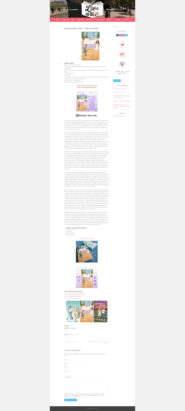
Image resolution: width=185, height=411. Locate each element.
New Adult (77, 334)
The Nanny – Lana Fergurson (119, 101)
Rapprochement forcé (74, 294)
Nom (65, 359)
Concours (117, 19)
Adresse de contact (66, 365)
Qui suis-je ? (126, 19)
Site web (66, 371)
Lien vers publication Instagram (86, 238)
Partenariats (80, 19)
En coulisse (89, 19)
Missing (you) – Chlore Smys (71, 341)
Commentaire (66, 377)
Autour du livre (99, 19)
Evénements (109, 19)
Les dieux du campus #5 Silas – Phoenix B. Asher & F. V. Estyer (98, 342)
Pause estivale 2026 (117, 89)
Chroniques (66, 19)
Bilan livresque (116, 92)
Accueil (58, 19)
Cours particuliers (73, 293)
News (72, 19)
